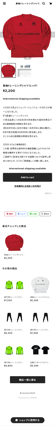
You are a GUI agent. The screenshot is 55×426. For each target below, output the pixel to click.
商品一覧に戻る (27, 379)
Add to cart (27, 177)
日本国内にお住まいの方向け (27, 186)
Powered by (24, 398)
